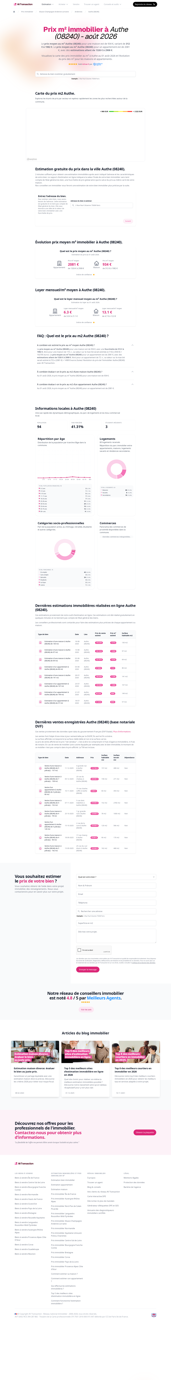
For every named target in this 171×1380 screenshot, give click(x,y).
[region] (85, 134)
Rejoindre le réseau (143, 4)
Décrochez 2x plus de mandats (100, 1201)
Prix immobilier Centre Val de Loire (66, 1240)
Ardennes (78, 12)
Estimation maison (59, 1189)
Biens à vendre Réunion (25, 1254)
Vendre (76, 4)
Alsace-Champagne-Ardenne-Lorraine (54, 12)
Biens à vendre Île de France (27, 1178)
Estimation (46, 4)
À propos (91, 1178)
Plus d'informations (122, 731)
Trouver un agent (91, 4)
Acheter (62, 4)
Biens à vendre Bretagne (25, 1213)
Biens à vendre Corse (24, 1244)
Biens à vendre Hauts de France (28, 1199)
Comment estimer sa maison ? (64, 1274)
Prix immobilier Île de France (63, 1194)
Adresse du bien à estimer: (81, 201)
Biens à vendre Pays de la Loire (28, 1208)
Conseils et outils (111, 4)
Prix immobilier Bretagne (62, 1252)
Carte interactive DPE (96, 1196)
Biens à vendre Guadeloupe (27, 1249)
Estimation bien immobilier (63, 1180)
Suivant (128, 221)
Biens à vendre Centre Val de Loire (30, 1182)
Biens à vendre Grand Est (26, 1203)
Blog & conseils (94, 1187)
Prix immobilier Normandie (63, 1228)
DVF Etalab (107, 731)
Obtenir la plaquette (145, 1132)
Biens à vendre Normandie (26, 1194)
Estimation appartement (62, 1184)
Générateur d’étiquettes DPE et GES (103, 1205)
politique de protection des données (143, 963)
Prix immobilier (27, 12)
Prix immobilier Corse (60, 1257)
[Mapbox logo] (32, 159)
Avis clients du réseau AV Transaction (103, 1191)
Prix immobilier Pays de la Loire (65, 1262)
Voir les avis (86, 1009)
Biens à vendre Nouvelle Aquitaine (30, 1217)
